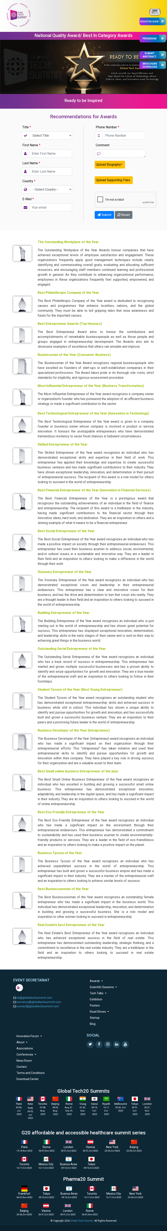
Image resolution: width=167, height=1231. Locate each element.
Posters (95, 1005)
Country (28, 181)
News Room (24, 1060)
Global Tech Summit (82, 1220)
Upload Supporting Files (113, 180)
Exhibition (96, 999)
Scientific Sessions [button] (102, 987)
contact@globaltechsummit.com (38, 1006)
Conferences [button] (25, 1054)
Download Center (27, 1079)
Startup (95, 1017)
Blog (93, 1023)
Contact (21, 1066)
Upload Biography (109, 164)
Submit (106, 215)
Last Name (31, 163)
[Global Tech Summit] (18, 15)
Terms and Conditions (30, 1073)
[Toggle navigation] (155, 12)
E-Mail (28, 199)
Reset (125, 215)
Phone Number (107, 127)
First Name (31, 145)
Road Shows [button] (98, 1011)
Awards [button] (95, 981)
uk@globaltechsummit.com (34, 997)
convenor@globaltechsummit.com (39, 1002)
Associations (24, 1048)
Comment (102, 145)
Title (26, 127)
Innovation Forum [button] (28, 1036)
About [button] (20, 1042)
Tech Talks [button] (97, 993)
